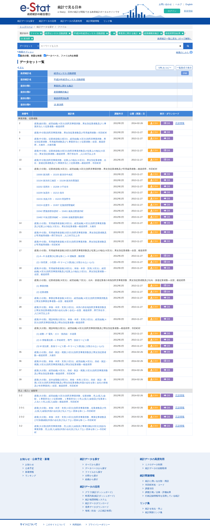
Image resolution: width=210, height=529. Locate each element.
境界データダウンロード (97, 507)
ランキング (30, 476)
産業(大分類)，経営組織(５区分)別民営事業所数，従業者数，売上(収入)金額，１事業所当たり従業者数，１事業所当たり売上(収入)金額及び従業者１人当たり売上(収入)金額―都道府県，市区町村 (70, 399)
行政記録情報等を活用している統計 (162, 496)
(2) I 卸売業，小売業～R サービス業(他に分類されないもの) (65, 262)
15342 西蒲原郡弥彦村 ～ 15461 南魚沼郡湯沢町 (59, 211)
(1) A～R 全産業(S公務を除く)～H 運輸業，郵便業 (60, 256)
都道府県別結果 (61, 98)
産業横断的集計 (61, 92)
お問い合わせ (165, 4)
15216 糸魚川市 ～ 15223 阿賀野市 (53, 199)
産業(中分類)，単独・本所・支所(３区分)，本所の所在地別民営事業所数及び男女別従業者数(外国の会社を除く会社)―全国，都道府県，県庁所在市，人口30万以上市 (70, 310)
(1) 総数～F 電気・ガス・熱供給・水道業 (56, 334)
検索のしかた (183, 52)
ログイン (172, 11)
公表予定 (29, 468)
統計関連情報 (92, 21)
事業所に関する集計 (63, 86)
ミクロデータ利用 (153, 464)
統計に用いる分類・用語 (157, 481)
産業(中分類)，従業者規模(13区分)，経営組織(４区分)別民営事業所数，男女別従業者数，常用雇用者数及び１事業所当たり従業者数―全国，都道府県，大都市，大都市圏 (70, 142)
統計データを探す (26, 21)
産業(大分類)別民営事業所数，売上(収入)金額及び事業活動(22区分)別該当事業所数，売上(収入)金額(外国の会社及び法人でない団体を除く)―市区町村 (70, 429)
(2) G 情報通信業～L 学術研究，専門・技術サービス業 (62, 340)
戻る (21, 68)
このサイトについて (55, 524)
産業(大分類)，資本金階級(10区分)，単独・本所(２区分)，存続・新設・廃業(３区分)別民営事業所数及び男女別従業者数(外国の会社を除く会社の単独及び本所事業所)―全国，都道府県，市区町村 (71, 382)
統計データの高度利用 (71, 21)
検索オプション (26, 52)
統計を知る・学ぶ (153, 509)
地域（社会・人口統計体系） (99, 511)
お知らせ (29, 464)
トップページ (26, 27)
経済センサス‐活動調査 (65, 73)
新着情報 (29, 472)
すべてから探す (92, 464)
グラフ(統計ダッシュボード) (99, 492)
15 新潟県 (58, 104)
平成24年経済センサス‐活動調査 (69, 79)
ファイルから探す (93, 472)
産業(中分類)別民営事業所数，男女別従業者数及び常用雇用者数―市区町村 (70, 132)
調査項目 (149, 488)
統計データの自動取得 (156, 468)
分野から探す (91, 476)
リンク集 (107, 21)
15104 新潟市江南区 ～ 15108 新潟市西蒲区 (57, 180)
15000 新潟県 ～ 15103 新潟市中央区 (54, 174)
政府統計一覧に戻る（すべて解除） (174, 38)
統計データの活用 (47, 21)
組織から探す (91, 479)
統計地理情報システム (96, 499)
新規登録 (188, 11)
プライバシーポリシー (99, 524)
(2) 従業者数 (42, 292)
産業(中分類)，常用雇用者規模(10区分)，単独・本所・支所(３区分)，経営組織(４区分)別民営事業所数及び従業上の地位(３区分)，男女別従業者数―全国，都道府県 (70, 271)
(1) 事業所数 (42, 286)
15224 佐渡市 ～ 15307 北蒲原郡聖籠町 (55, 205)
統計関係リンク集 (153, 512)
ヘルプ (178, 4)
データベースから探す (96, 468)
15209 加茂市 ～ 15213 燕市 (50, 193)
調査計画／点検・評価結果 (158, 492)
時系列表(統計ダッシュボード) (100, 496)
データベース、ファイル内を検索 (62, 55)
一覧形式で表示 (184, 67)
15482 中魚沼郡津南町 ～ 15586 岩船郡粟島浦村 (59, 217)
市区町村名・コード (154, 485)
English (189, 4)
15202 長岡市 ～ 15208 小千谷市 (52, 187)
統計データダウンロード (97, 503)
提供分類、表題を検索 (31, 55)
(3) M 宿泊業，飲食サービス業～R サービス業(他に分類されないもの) (70, 346)
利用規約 (77, 524)
